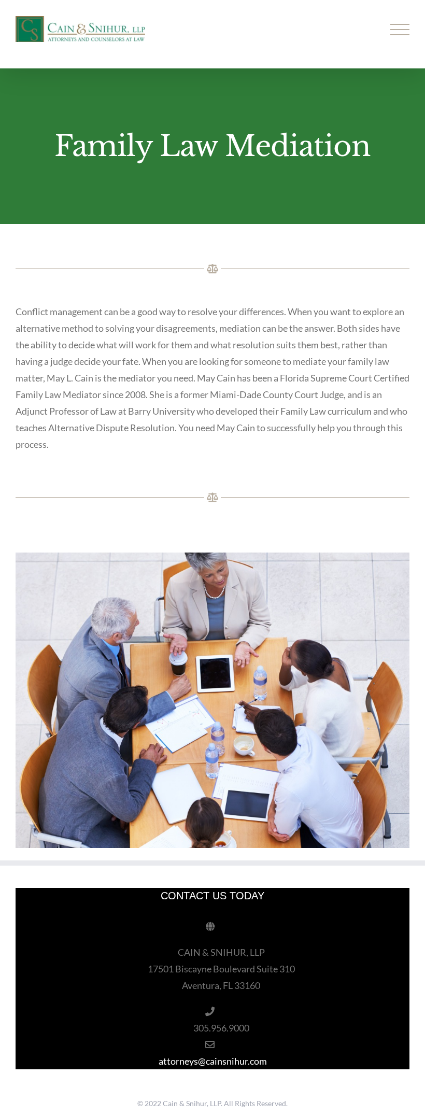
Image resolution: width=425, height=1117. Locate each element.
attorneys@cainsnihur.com (213, 1061)
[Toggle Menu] (399, 30)
